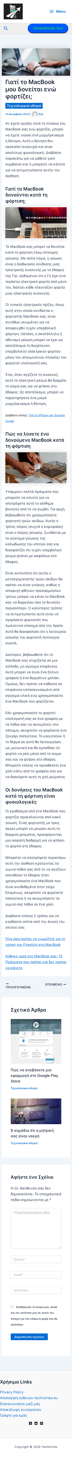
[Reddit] (36, 1423)
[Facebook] (30, 1423)
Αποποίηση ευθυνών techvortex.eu (29, 1398)
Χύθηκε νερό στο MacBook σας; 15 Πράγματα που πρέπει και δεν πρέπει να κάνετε (35, 962)
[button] (6, 28)
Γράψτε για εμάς (13, 1415)
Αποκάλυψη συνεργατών (20, 1410)
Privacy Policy (12, 1392)
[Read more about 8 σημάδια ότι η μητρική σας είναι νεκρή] (36, 1111)
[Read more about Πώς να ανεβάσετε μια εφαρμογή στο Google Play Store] (36, 1041)
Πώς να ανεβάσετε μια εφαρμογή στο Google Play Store (34, 1075)
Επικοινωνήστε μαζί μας (20, 1404)
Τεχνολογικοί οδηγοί (24, 106)
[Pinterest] (41, 1423)
